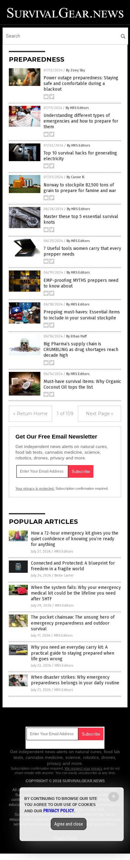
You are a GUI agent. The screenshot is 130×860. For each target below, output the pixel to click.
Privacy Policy (58, 810)
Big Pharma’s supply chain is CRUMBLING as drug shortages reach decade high (81, 349)
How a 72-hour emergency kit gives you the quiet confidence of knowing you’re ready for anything (74, 538)
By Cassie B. (76, 177)
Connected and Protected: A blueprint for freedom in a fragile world (73, 566)
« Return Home (30, 413)
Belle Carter (64, 575)
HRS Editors (63, 551)
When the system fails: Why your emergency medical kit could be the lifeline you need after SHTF (76, 593)
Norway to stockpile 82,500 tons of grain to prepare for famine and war (80, 187)
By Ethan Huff (76, 336)
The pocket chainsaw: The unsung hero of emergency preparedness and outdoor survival (73, 623)
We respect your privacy (84, 768)
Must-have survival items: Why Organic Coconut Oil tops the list (82, 384)
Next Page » (99, 413)
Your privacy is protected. (35, 488)
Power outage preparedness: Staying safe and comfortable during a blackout (81, 83)
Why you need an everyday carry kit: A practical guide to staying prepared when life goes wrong (72, 653)
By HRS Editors (77, 108)
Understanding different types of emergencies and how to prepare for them (81, 121)
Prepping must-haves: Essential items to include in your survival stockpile (82, 314)
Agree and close (68, 824)
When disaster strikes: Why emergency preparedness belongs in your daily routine (75, 680)
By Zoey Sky (75, 70)
